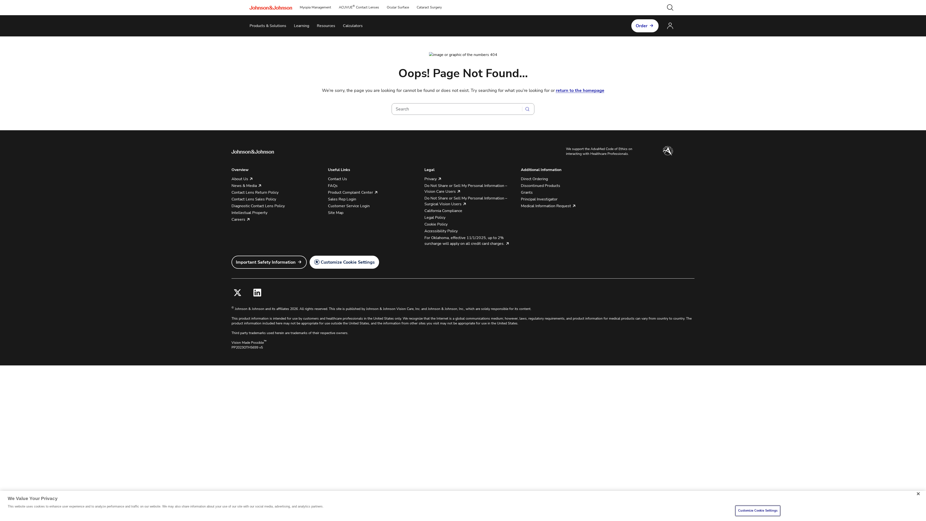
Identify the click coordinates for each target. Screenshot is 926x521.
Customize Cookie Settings (348, 262)
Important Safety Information (266, 262)
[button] (670, 7)
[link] (269, 262)
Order (641, 26)
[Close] (918, 493)
